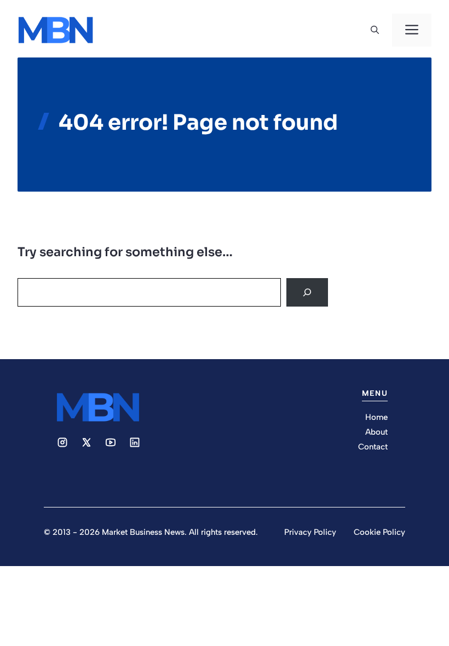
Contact (373, 447)
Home (376, 417)
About (376, 432)
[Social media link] (62, 442)
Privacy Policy (310, 532)
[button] (375, 30)
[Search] (307, 292)
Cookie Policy (379, 532)
